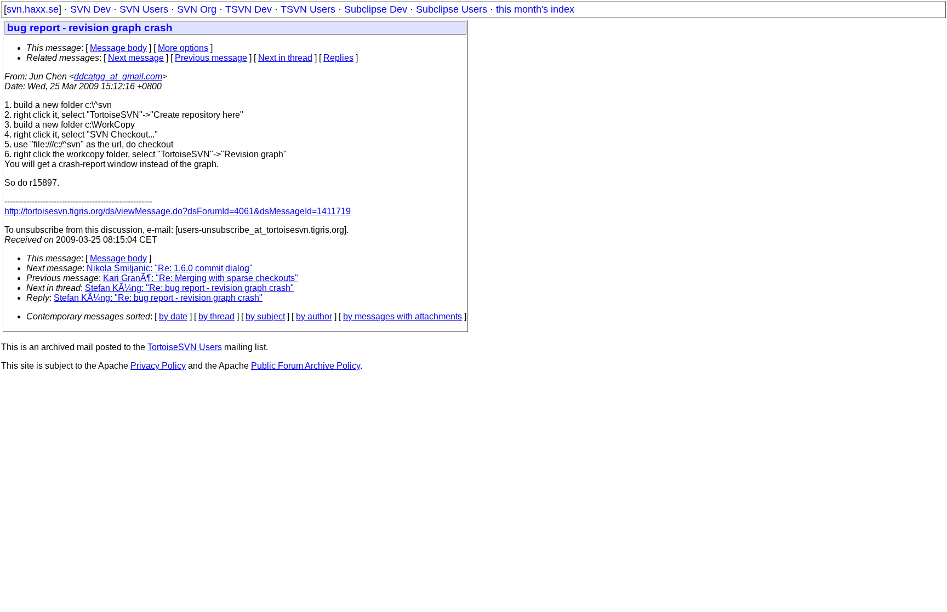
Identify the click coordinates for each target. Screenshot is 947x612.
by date (173, 316)
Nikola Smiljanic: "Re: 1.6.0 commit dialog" (170, 268)
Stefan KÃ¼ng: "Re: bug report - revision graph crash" (189, 288)
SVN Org (196, 9)
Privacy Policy (158, 365)
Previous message (211, 57)
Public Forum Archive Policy (305, 365)
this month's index (535, 9)
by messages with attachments (402, 316)
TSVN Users (308, 9)
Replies (338, 57)
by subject (265, 316)
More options (183, 48)
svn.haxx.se (33, 9)
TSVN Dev (248, 9)
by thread (216, 316)
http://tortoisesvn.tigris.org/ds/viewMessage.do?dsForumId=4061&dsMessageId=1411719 (177, 211)
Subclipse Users (451, 9)
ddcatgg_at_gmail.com (118, 76)
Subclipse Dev (375, 9)
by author (314, 316)
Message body (118, 48)
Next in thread (285, 57)
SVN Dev (90, 9)
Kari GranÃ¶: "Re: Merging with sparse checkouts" (200, 278)
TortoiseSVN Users (184, 347)
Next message (136, 57)
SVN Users (143, 9)
